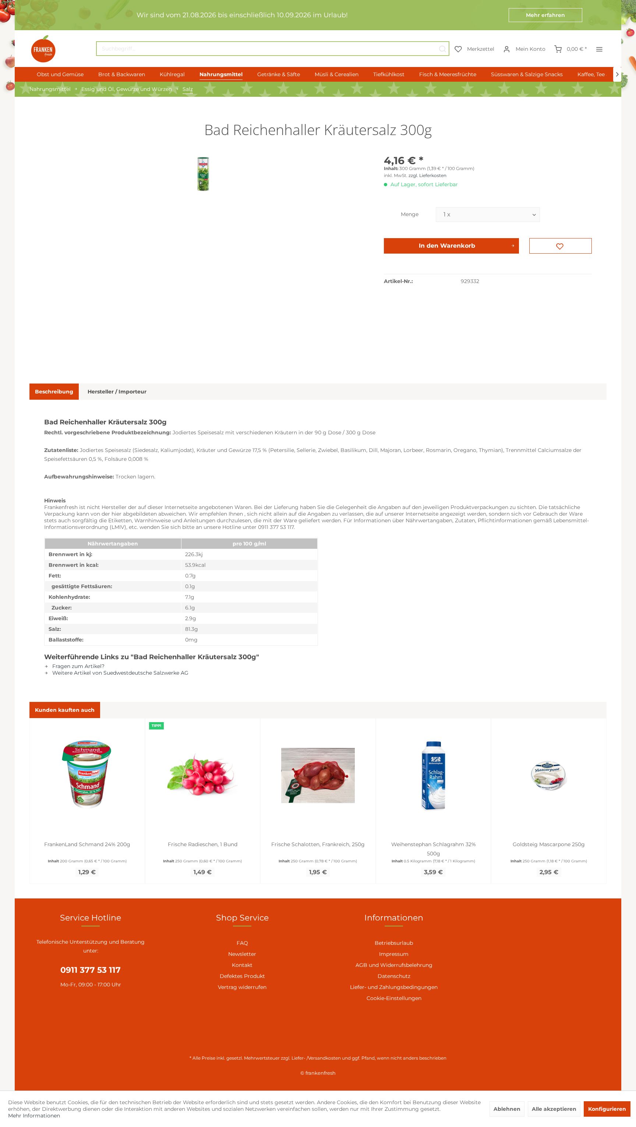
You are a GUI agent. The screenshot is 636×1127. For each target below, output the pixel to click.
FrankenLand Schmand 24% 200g (87, 844)
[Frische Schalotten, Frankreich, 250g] (318, 775)
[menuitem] (272, 48)
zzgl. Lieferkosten (427, 175)
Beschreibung (54, 391)
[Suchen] (442, 48)
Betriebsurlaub (394, 943)
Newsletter (242, 954)
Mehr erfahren (545, 15)
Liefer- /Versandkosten (316, 1058)
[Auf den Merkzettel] (560, 246)
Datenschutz (394, 976)
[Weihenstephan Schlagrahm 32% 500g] (433, 775)
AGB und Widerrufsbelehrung (394, 965)
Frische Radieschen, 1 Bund (202, 844)
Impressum (394, 954)
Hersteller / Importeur (117, 391)
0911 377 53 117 (90, 970)
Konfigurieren (607, 1109)
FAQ (242, 943)
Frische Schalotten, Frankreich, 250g (318, 844)
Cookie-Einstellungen (394, 998)
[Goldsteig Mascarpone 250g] (548, 775)
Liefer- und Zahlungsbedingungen (394, 987)
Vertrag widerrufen (242, 987)
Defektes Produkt (242, 976)
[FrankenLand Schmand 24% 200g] (87, 775)
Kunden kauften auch (65, 710)
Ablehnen (507, 1109)
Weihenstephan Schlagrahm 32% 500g (433, 849)
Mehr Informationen (34, 1115)
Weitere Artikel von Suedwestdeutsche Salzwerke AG (119, 673)
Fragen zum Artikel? (78, 666)
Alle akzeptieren (554, 1109)
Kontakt (242, 965)
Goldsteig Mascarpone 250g (549, 844)
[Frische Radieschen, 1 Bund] (202, 775)
